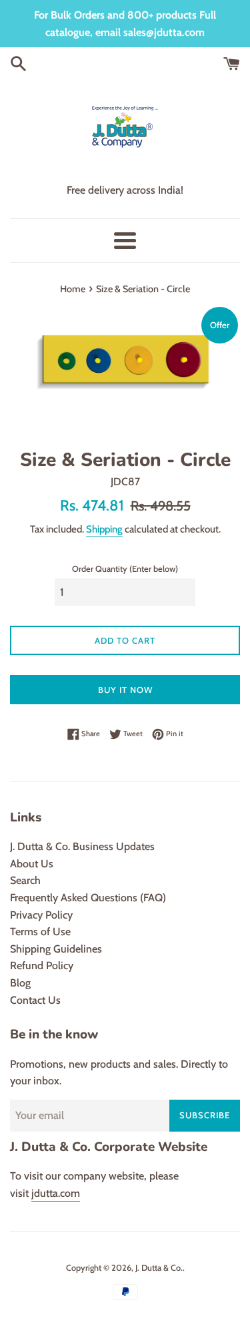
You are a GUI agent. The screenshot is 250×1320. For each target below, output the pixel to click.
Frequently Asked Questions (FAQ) (88, 897)
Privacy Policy (41, 915)
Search (25, 880)
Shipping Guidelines (56, 949)
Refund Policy (41, 965)
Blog (20, 983)
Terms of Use (40, 931)
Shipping (104, 529)
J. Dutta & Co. (159, 1268)
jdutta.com (55, 1193)
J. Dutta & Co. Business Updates (82, 846)
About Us (31, 863)
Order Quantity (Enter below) (125, 569)
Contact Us (35, 1000)
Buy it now (125, 689)
